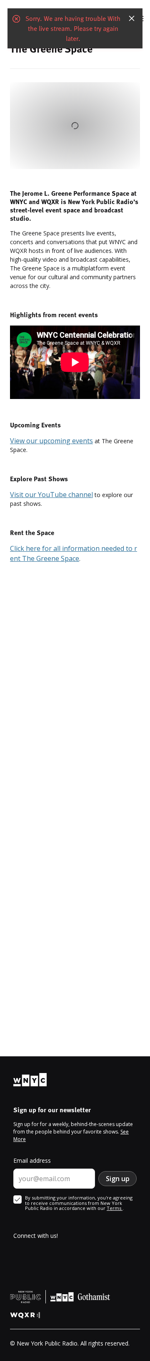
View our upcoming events (51, 440)
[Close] (132, 18)
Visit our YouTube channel (51, 494)
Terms (114, 1208)
